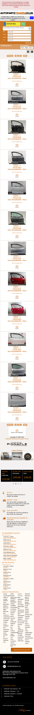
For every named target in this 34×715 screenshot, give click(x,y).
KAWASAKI (13, 622)
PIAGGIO (20, 633)
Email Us (17, 86)
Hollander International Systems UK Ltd (17, 439)
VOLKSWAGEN (29, 638)
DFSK (4, 633)
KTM (11, 629)
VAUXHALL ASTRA (9, 547)
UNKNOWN (28, 634)
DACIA (5, 624)
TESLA (27, 623)
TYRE (26, 631)
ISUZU (12, 614)
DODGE (5, 635)
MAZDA (20, 603)
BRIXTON (5, 611)
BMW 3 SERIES (9, 559)
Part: (4, 39)
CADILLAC (6, 615)
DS (4, 636)
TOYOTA (27, 625)
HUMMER (13, 605)
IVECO (12, 616)
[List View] (32, 51)
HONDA (12, 604)
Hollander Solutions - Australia (13, 693)
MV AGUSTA (21, 623)
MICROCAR (21, 610)
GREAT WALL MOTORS (14, 598)
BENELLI (5, 606)
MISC (19, 613)
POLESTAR (21, 637)
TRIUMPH (27, 627)
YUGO (26, 643)
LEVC (12, 639)
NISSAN (20, 624)
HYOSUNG (13, 609)
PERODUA (20, 630)
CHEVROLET (6, 617)
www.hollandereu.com (9, 677)
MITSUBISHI (21, 615)
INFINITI (12, 613)
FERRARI (5, 640)
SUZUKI (27, 618)
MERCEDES (21, 606)
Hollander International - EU (12, 688)
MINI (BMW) (21, 612)
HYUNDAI (13, 611)
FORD (12, 594)
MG (19, 608)
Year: (4, 31)
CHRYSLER (6, 618)
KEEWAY (12, 623)
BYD (4, 613)
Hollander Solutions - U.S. (11, 691)
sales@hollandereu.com (14, 666)
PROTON (27, 594)
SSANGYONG (28, 614)
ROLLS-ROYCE (27, 598)
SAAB (26, 605)
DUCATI (5, 638)
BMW (4, 609)
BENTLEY (5, 608)
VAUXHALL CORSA (9, 537)
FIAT (4, 642)
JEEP (11, 620)
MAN (19, 597)
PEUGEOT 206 (7, 576)
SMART (27, 613)
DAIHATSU (6, 629)
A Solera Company (24, 710)
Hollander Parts (8, 696)
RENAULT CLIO (9, 550)
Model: (5, 37)
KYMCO (12, 631)
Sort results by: (24, 45)
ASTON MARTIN (5, 600)
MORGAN (20, 617)
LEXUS (12, 643)
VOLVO (27, 640)
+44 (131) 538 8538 (13, 662)
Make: (4, 34)
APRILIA (5, 597)
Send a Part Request (17, 432)
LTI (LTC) (20, 595)
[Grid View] (28, 51)
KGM (11, 625)
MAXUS (20, 601)
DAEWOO (5, 626)
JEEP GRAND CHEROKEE (10, 556)
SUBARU (27, 616)
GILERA (12, 595)
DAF (4, 627)
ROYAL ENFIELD (27, 603)
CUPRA (5, 622)
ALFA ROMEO (6, 595)
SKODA (27, 611)
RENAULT (27, 595)
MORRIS (20, 619)
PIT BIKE (20, 635)
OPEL (19, 628)
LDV (11, 637)
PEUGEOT (20, 632)
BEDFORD (6, 604)
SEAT (26, 607)
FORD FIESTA (9, 543)
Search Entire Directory (21, 650)
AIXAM (5, 594)
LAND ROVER (12, 635)
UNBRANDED (28, 632)
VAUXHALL (28, 636)
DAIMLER (5, 631)
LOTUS (20, 594)
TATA (26, 622)
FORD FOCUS (9, 540)
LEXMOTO (13, 641)
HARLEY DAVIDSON (13, 601)
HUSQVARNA (14, 607)
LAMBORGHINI (14, 632)
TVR (26, 629)
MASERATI (20, 599)
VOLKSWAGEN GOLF (9, 553)
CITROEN (5, 620)
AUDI (4, 602)
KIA (11, 627)
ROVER (27, 600)
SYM (26, 620)
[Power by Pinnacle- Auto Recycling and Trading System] (17, 446)
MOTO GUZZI (21, 621)
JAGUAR (12, 618)
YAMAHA (27, 641)
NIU (19, 626)
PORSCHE (20, 641)
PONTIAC (20, 639)
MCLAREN (20, 604)
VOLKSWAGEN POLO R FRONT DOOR (13, 27)
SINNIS (27, 609)
